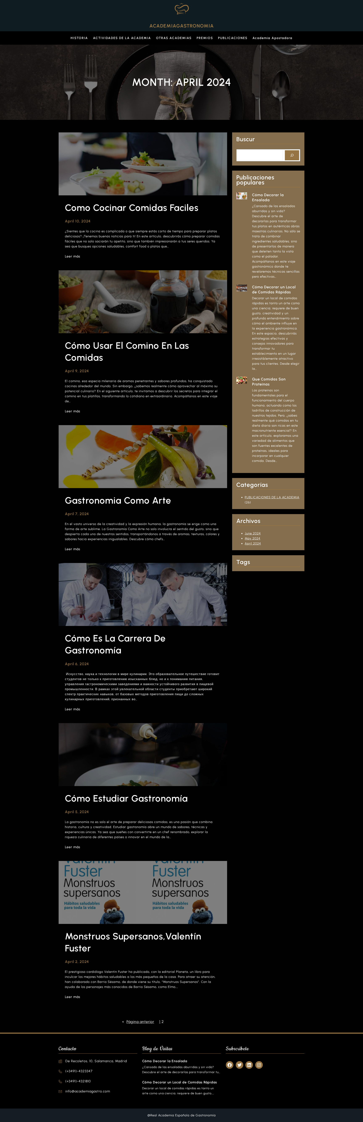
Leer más (72, 256)
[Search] (292, 155)
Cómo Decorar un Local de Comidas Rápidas (274, 289)
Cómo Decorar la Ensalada (268, 197)
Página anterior (138, 1021)
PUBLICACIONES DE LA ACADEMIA (272, 497)
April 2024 (253, 543)
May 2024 (252, 538)
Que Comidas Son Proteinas (269, 382)
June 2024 (253, 533)
